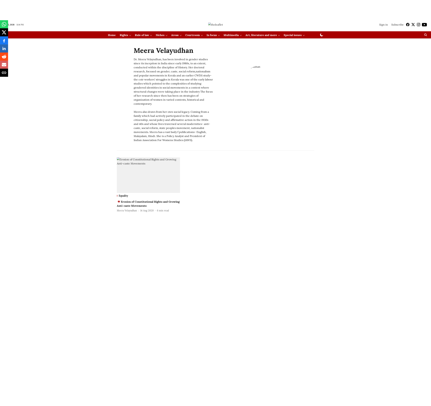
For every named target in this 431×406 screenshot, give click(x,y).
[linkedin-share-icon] (4, 50)
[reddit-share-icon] (4, 58)
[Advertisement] (215, 8)
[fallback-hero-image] (148, 175)
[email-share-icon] (4, 66)
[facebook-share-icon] (4, 42)
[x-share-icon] (4, 34)
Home (112, 35)
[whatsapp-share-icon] (4, 26)
